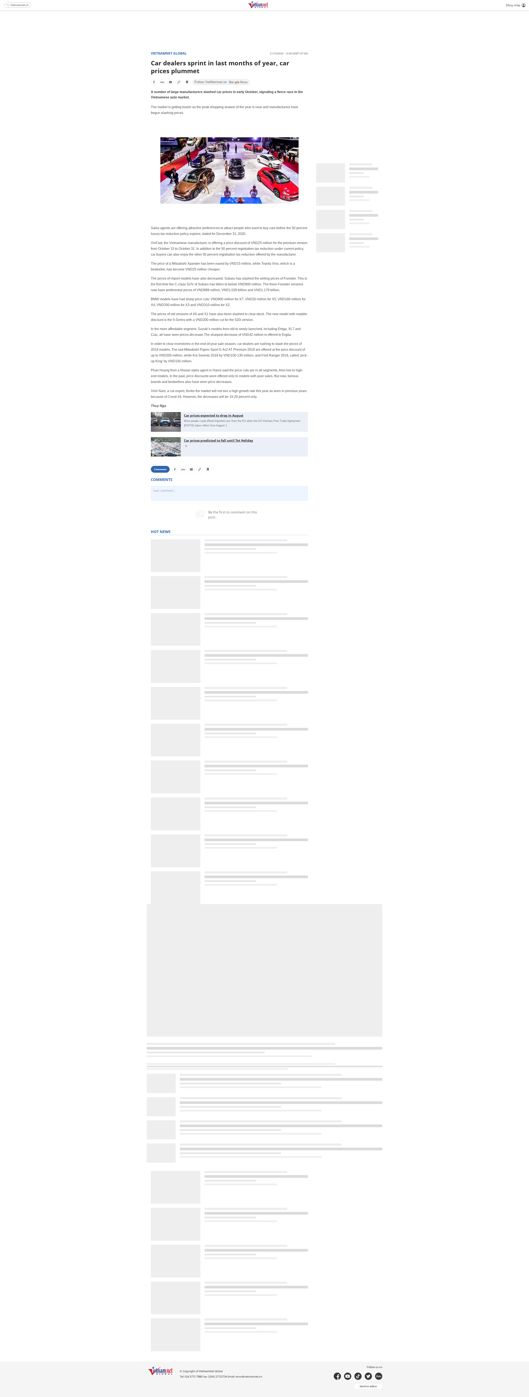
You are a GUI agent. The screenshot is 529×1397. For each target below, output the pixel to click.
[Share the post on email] (170, 82)
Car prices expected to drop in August (213, 415)
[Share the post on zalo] (162, 82)
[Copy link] (179, 82)
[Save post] (187, 82)
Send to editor (368, 1386)
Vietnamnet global (169, 53)
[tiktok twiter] (368, 1376)
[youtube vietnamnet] (347, 1376)
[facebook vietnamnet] (337, 1376)
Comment (160, 469)
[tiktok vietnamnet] (358, 1376)
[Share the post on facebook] (154, 82)
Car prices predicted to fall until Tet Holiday (218, 440)
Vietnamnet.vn (20, 5)
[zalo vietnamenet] (378, 1376)
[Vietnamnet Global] (268, 8)
